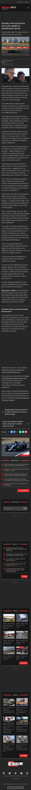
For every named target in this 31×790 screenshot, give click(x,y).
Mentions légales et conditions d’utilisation (15, 776)
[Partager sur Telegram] (23, 432)
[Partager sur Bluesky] (11, 432)
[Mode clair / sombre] (2, 2)
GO (25, 508)
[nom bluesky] (20, 2)
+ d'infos (24, 576)
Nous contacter (16, 778)
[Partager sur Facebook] (14, 432)
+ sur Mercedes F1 (23, 490)
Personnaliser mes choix (15, 787)
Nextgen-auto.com (12, 784)
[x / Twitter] (23, 2)
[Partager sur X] (8, 432)
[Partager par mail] (26, 432)
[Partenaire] (15, 763)
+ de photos (23, 663)
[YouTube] (26, 2)
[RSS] (29, 2)
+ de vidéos (24, 755)
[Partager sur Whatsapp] (20, 432)
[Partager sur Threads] (17, 432)
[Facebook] (17, 2)
